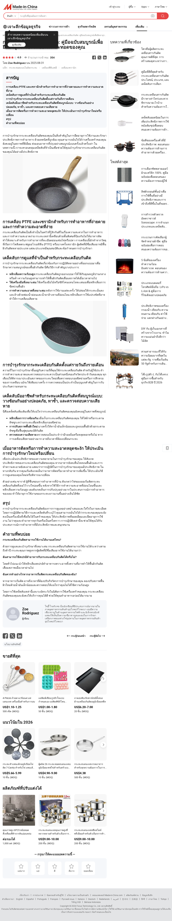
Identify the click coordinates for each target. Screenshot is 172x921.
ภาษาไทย (152, 899)
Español (30, 899)
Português (42, 899)
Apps (144, 6)
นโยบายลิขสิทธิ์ (12, 644)
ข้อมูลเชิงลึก (147, 895)
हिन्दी (143, 899)
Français (54, 899)
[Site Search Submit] (163, 15)
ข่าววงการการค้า (59, 26)
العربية (116, 899)
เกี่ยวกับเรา (24, 895)
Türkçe (163, 899)
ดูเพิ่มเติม (16, 44)
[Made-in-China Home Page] (20, 6)
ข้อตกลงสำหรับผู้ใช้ (55, 895)
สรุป (8, 119)
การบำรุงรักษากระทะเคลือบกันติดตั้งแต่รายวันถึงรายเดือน (40, 98)
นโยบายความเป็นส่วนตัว (78, 895)
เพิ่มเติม (140, 26)
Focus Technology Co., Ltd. (88, 906)
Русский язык (68, 899)
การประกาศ (38, 895)
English (19, 899)
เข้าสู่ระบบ (114, 6)
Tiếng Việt (76, 902)
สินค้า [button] (10, 15)
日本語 (135, 899)
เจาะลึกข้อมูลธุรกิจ (24, 26)
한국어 (125, 899)
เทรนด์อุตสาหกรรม (115, 26)
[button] (152, 15)
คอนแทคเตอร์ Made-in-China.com (107, 895)
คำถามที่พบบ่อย (15, 123)
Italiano (81, 899)
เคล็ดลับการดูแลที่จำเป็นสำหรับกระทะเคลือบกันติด (35, 94)
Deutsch (92, 899)
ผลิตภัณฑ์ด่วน (132, 895)
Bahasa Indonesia (92, 902)
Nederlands (104, 899)
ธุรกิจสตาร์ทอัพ (87, 26)
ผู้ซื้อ (131, 6)
